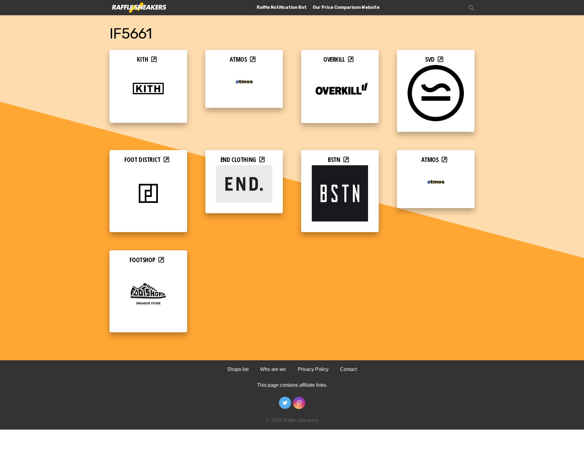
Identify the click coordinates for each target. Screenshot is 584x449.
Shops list (238, 369)
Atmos (238, 59)
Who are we (273, 369)
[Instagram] (299, 403)
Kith (142, 59)
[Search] (471, 8)
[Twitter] (285, 403)
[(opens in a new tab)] (148, 69)
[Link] (138, 7)
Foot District (142, 159)
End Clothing (238, 159)
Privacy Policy (313, 369)
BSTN (334, 159)
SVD (429, 59)
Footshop (142, 259)
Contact (348, 369)
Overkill (334, 59)
